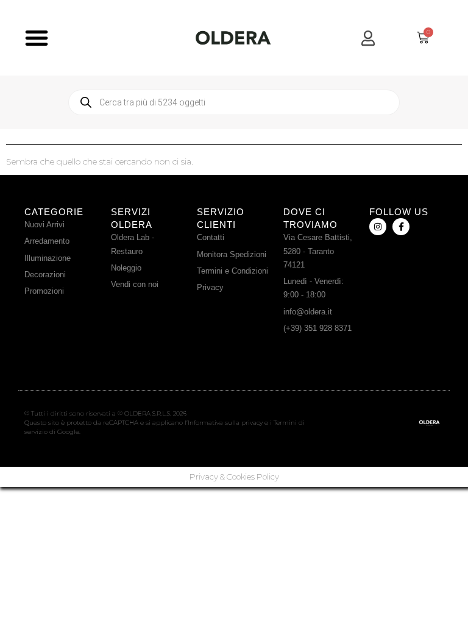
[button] (36, 38)
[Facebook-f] (401, 226)
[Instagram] (377, 226)
